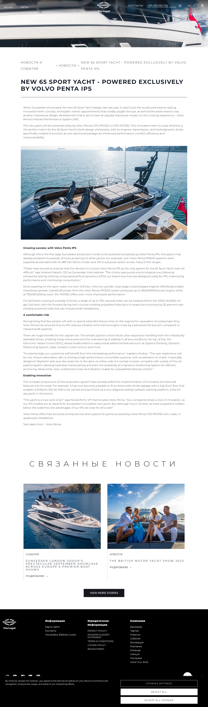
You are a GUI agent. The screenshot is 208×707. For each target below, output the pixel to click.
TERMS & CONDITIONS (100, 641)
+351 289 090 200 (161, 5)
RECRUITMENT (96, 649)
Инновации (136, 642)
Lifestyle (135, 654)
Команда (135, 650)
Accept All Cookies (159, 700)
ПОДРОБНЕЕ (35, 576)
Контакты (135, 5)
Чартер (134, 630)
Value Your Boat (139, 662)
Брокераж (136, 626)
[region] (104, 691)
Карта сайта (52, 626)
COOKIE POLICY (97, 645)
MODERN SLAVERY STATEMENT (99, 636)
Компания (136, 646)
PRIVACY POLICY (97, 630)
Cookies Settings (159, 683)
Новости (135, 634)
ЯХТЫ (24, 7)
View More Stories (104, 592)
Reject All (159, 692)
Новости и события (31, 66)
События (135, 638)
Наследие (136, 658)
